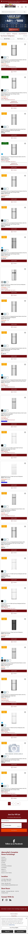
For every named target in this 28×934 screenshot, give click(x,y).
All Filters (8, 38)
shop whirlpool (14, 29)
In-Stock (3, 862)
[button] (2, 6)
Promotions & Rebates (6, 866)
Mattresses (3, 859)
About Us (3, 869)
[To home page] (10, 7)
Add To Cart (14, 69)
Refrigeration (14, 33)
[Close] (26, 918)
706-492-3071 (8, 883)
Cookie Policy (12, 924)
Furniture (3, 857)
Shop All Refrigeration (23, 33)
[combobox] (20, 39)
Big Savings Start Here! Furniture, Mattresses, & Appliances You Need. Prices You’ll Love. (15, 2)
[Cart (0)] (25, 6)
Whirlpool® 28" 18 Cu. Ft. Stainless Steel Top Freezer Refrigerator (13, 284)
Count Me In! (14, 830)
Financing (3, 864)
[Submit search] (24, 12)
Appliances (9, 33)
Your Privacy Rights (14, 927)
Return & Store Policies (6, 872)
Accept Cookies (20, 931)
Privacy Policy (14, 915)
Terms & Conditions (14, 913)
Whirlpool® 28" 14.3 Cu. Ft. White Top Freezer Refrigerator (12, 476)
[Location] (18, 6)
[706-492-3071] (22, 6)
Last (18, 803)
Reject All (7, 931)
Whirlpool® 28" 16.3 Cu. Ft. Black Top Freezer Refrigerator (12, 632)
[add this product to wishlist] (25, 44)
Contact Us (3, 871)
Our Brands (3, 867)
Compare (15, 71)
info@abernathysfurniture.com (11, 885)
